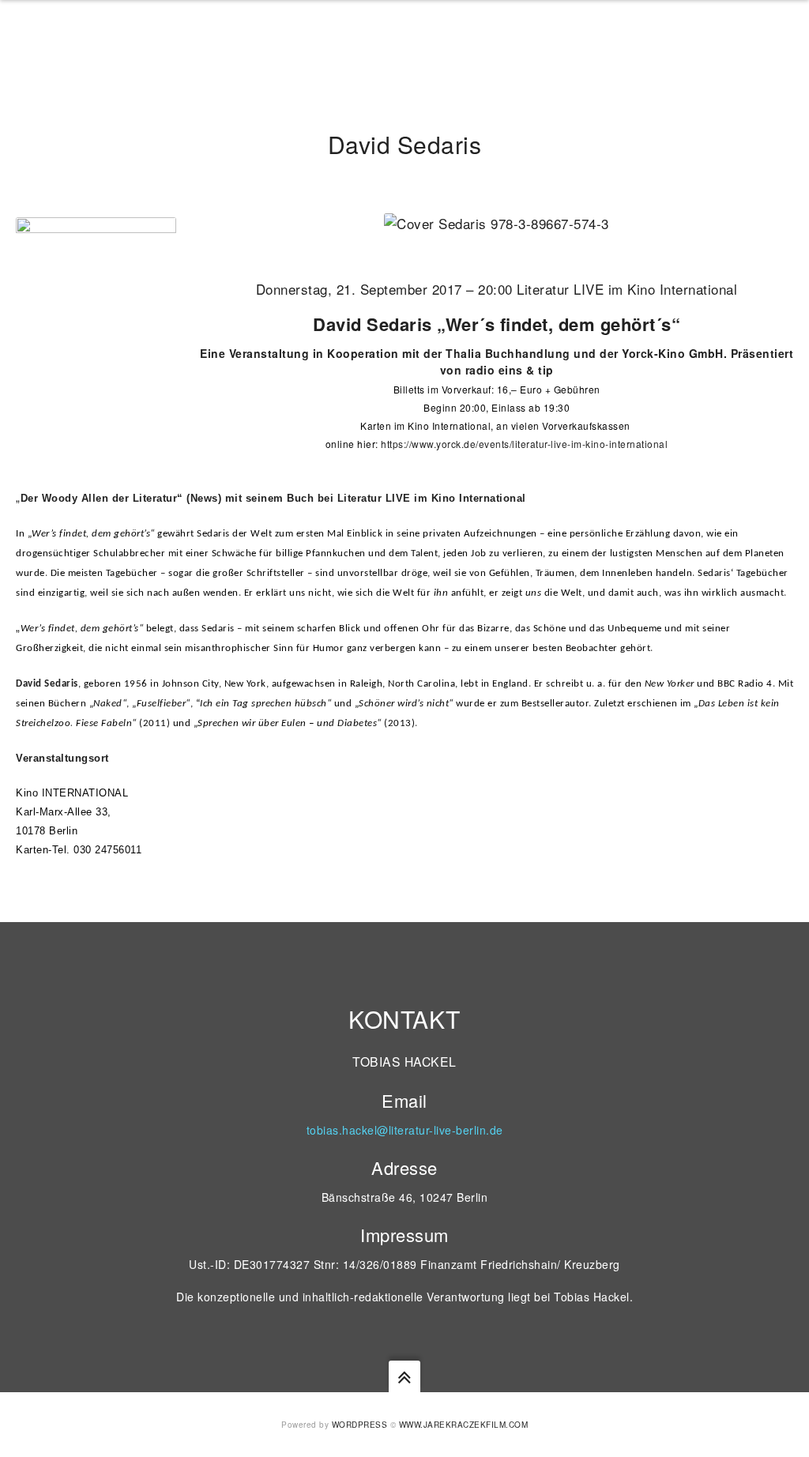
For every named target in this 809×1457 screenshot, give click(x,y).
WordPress (360, 1424)
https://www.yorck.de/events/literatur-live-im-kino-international (524, 443)
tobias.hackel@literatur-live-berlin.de (405, 1130)
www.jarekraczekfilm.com (464, 1424)
